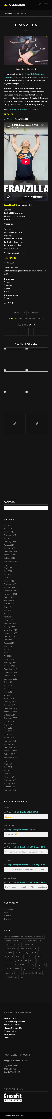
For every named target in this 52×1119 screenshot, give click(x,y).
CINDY (22, 940)
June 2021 (8, 610)
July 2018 (8, 724)
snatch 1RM (8, 969)
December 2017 (10, 747)
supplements (27, 969)
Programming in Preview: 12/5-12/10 (22, 812)
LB (30, 318)
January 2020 (9, 666)
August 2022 (9, 564)
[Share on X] (11, 331)
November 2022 (10, 555)
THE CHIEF (19, 973)
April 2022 (8, 577)
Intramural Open (24, 953)
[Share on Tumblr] (31, 331)
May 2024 (8, 538)
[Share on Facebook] (6, 331)
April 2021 (8, 617)
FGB (19, 944)
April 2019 (8, 695)
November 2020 (10, 633)
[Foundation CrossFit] (21, 5)
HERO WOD (8, 953)
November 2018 (10, 711)
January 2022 (9, 587)
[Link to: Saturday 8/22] (15, 423)
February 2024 (10, 541)
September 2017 (10, 757)
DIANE (7, 944)
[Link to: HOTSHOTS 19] (37, 380)
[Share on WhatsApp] (16, 331)
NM (33, 318)
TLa (26, 973)
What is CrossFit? (11, 1018)
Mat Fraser (19, 957)
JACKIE (34, 953)
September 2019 (10, 679)
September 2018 (10, 718)
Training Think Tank (35, 973)
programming (30, 965)
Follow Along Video (28, 944)
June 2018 (8, 728)
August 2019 (9, 682)
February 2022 (10, 584)
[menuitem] (39, 5)
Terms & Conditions (12, 1025)
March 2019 (9, 698)
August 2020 (9, 643)
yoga (21, 977)
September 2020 (10, 640)
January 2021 (9, 626)
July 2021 (8, 607)
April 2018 (8, 734)
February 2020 (10, 662)
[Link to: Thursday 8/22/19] (37, 423)
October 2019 (9, 675)
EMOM (13, 944)
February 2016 (10, 790)
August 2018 (9, 721)
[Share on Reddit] (40, 331)
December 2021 (10, 591)
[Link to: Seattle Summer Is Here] (15, 358)
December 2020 (10, 630)
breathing (28, 936)
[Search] (39, 5)
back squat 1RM (14, 936)
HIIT (16, 953)
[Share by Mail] (45, 331)
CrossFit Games (32, 940)
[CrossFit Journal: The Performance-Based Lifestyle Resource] (13, 1101)
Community (8, 909)
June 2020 (8, 649)
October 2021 (9, 597)
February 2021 (10, 623)
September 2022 (10, 561)
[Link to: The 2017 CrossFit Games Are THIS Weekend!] (37, 358)
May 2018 (8, 731)
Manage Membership (13, 1028)
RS (44, 965)
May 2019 (8, 692)
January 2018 (9, 744)
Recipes (39, 965)
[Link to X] (46, 1115)
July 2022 (8, 568)
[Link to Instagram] (43, 1115)
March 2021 (9, 620)
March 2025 (9, 532)
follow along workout (11, 948)
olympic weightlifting (11, 965)
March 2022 (9, 581)
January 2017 (9, 783)
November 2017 (10, 751)
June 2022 (8, 571)
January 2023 (9, 548)
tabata (35, 969)
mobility (39, 957)
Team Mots (42, 969)
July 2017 (8, 764)
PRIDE (22, 965)
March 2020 (9, 659)
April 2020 (8, 656)
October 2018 (9, 715)
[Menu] (44, 5)
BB (22, 936)
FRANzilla (24, 318)
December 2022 (10, 551)
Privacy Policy (10, 1031)
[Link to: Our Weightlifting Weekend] (15, 380)
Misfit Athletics (29, 957)
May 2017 (8, 770)
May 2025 (8, 528)
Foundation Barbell (26, 948)
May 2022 (8, 574)
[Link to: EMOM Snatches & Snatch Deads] (15, 402)
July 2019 (8, 685)
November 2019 (10, 672)
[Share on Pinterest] (21, 331)
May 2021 (8, 613)
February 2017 (10, 780)
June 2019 (8, 689)
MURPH (20, 961)
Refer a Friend (9, 1034)
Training (7, 919)
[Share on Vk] (35, 331)
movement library (10, 961)
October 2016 (9, 787)
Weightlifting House (11, 977)
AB (6, 936)
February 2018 (10, 741)
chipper (15, 940)
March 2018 (9, 738)
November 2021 (10, 594)
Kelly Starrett (9, 957)
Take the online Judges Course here (23, 109)
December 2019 (10, 669)
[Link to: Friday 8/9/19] (37, 402)
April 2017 (8, 774)
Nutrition (7, 916)
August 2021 (9, 604)
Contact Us (8, 1037)
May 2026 (8, 525)
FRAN (16, 318)
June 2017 (8, 767)
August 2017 (9, 760)
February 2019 (10, 702)
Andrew (34, 313)
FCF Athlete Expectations (14, 1021)
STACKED (40, 318)
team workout (9, 973)
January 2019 (9, 705)
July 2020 (8, 646)
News (6, 912)
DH (40, 940)
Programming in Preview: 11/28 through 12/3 (26, 847)
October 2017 (9, 754)
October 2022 (9, 558)
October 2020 (9, 636)
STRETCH (17, 969)
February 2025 (10, 535)
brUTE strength (39, 936)
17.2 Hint (9, 119)
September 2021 (10, 600)
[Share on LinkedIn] (26, 331)
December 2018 (10, 708)
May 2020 (8, 653)
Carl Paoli (8, 940)
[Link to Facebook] (39, 1115)
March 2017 (9, 777)
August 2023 (9, 545)
